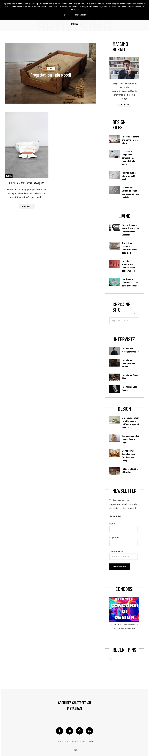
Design (51, 68)
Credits (90, 742)
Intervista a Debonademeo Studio (128, 363)
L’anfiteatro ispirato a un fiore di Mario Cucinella (130, 282)
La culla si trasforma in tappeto (26, 183)
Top (75, 750)
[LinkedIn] (89, 731)
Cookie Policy (81, 15)
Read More (26, 206)
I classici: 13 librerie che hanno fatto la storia (130, 139)
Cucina (8, 176)
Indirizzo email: (116, 551)
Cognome (114, 537)
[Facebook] (59, 731)
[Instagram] (69, 731)
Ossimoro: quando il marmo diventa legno (130, 439)
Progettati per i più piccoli (50, 74)
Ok (65, 15)
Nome (112, 523)
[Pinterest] (79, 731)
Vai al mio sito (124, 105)
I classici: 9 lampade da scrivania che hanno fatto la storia (128, 158)
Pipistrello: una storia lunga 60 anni (128, 175)
